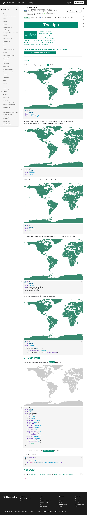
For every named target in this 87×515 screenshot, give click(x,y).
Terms (47, 511)
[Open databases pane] (83, 12)
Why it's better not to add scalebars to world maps (10, 103)
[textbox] (53, 114)
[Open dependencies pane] (83, 19)
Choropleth (6, 63)
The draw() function (8, 49)
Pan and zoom (7, 110)
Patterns (5, 24)
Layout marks (6, 66)
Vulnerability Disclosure (60, 511)
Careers (77, 500)
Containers (6, 77)
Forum (60, 506)
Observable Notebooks (26, 498)
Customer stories (63, 504)
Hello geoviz (6, 121)
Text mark (5, 86)
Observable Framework (45, 500)
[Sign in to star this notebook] (76, 11)
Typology (5, 60)
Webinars (61, 500)
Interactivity (6, 89)
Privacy (31, 511)
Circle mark (6, 97)
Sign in (69, 3)
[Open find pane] (83, 23)
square (5, 52)
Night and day (7, 107)
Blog (60, 498)
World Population (7, 124)
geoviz (35, 17)
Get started (79, 3)
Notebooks (10, 3)
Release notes (43, 506)
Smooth (5, 35)
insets (4, 80)
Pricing (30, 3)
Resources (20, 3)
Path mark (5, 83)
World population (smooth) (10, 32)
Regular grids (6, 41)
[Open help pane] (83, 26)
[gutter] (16, 151)
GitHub (77, 506)
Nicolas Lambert (32, 7)
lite (3, 13)
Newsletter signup (79, 504)
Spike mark (6, 58)
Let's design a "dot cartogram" (8, 117)
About (76, 498)
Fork (73, 11)
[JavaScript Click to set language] (22, 114)
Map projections (7, 38)
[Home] (10, 502)
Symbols (5, 46)
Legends (5, 94)
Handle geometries (8, 69)
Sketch (5, 18)
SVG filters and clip (8, 72)
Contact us (77, 502)
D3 (40, 504)
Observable (43, 498)
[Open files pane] (83, 8)
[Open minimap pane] (83, 16)
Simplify (5, 21)
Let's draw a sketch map (9, 16)
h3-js (4, 44)
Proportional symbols (9, 55)
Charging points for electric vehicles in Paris (10, 113)
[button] (22, 21)
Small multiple (6, 30)
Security (38, 511)
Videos (60, 502)
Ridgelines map (7, 100)
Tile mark (5, 75)
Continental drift (7, 27)
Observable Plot (44, 502)
